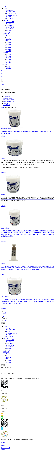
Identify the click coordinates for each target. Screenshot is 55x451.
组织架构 (8, 57)
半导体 (8, 32)
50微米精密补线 (10, 27)
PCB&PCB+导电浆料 (11, 13)
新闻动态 (5, 40)
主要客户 (8, 61)
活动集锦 (8, 49)
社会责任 (8, 56)
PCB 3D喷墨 (9, 23)
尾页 (4, 320)
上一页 (5, 314)
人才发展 (5, 45)
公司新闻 (8, 42)
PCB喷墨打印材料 (10, 11)
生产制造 (8, 37)
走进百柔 (5, 52)
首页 (4, 6)
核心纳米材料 (9, 18)
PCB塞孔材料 (9, 10)
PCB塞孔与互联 (10, 22)
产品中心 (5, 8)
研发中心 (8, 35)
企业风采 (8, 59)
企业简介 (8, 54)
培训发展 (8, 47)
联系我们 (5, 64)
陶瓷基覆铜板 (9, 28)
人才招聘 (8, 51)
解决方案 (5, 20)
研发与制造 (6, 34)
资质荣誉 (8, 63)
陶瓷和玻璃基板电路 (11, 15)
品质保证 (8, 39)
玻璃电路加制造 (10, 30)
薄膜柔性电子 (9, 25)
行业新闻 (8, 44)
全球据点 (8, 68)
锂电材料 (8, 16)
